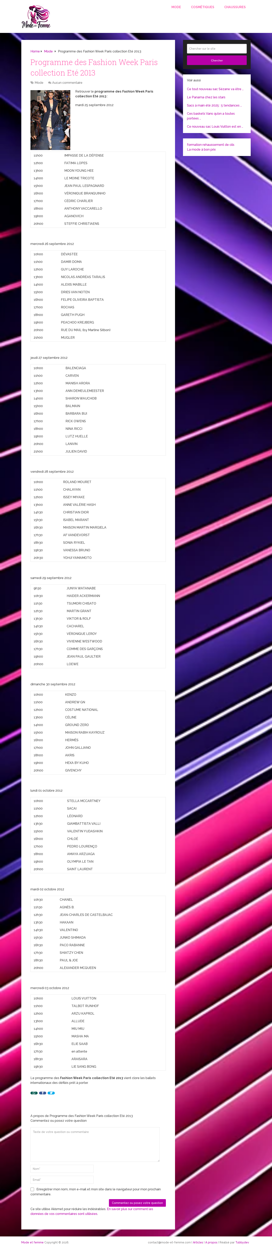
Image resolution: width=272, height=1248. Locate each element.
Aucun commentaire (67, 83)
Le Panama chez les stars (206, 97)
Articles (198, 1242)
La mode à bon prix (201, 149)
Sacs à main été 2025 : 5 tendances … (214, 105)
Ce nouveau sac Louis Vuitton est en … (215, 126)
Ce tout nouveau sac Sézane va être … (215, 89)
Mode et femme (32, 1242)
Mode (176, 7)
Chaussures (235, 7)
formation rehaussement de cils (210, 145)
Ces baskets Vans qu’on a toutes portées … (211, 116)
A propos (211, 1242)
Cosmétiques (202, 7)
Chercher (217, 60)
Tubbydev (242, 1242)
